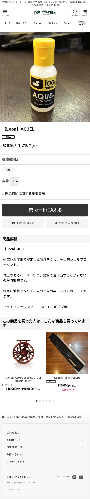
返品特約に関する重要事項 (25, 194)
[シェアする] (8, 170)
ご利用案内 (13, 432)
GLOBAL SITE (15, 461)
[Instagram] (74, 477)
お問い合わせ (14, 454)
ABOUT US (14, 440)
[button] (5, 13)
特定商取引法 (14, 447)
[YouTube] (81, 477)
